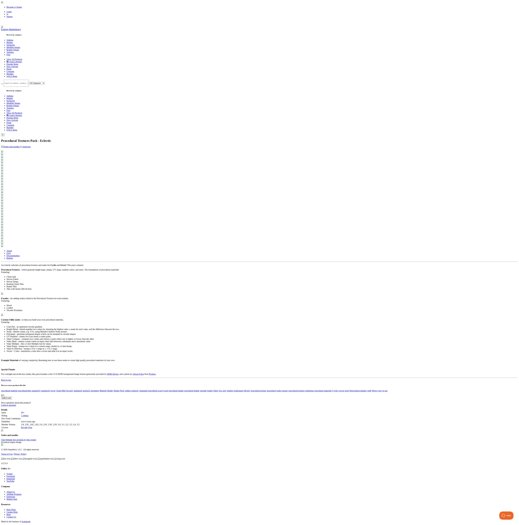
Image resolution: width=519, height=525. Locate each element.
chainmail (143, 391)
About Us (10, 492)
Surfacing (26, 147)
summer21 (36, 391)
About (9, 251)
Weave (375, 391)
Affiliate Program (13, 494)
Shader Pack (119, 391)
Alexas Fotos (138, 374)
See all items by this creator (24, 440)
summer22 (45, 391)
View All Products (14, 59)
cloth (369, 391)
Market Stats (11, 499)
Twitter (9, 474)
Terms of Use (7, 454)
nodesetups (238, 391)
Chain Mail (61, 391)
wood (165, 391)
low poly (222, 391)
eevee (53, 391)
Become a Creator (14, 7)
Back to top (6, 380)
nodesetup (309, 391)
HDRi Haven (112, 374)
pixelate (203, 391)
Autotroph (26, 521)
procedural (271, 391)
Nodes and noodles (11, 147)
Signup (9, 16)
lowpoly (69, 391)
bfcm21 (247, 391)
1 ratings (24, 415)
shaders (230, 391)
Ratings (9, 258)
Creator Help (12, 512)
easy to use (382, 391)
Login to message (8, 405)
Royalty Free (26, 427)
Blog (8, 514)
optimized (78, 391)
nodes (278, 391)
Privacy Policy (20, 454)
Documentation (13, 256)
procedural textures (296, 391)
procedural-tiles (24, 391)
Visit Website (7, 440)
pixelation (95, 391)
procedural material (9, 391)
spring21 (135, 391)
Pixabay (152, 374)
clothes (128, 391)
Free (8, 55)
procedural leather (191, 391)
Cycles (335, 391)
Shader (110, 391)
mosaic (285, 391)
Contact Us (11, 517)
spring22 (86, 391)
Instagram (10, 479)
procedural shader (176, 391)
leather (210, 391)
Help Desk (11, 510)
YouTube (10, 481)
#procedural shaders (358, 391)
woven (341, 391)
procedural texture (258, 391)
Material (103, 391)
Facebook (10, 476)
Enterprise (10, 497)
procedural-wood (155, 391)
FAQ (8, 253)
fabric (215, 391)
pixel (347, 391)
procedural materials (323, 391)
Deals (8, 69)
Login (9, 12)
